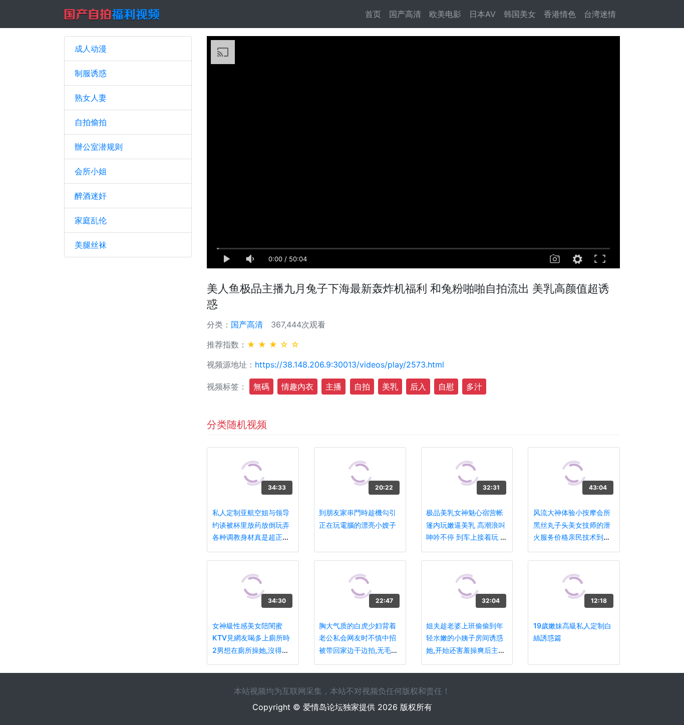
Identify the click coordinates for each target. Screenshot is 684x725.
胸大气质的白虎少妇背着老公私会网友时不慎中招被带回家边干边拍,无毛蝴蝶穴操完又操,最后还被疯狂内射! (358, 650)
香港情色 (560, 14)
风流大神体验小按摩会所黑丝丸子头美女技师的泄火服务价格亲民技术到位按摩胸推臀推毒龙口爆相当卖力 (571, 537)
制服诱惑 (91, 73)
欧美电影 (445, 14)
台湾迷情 (600, 14)
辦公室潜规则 (99, 147)
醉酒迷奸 (91, 196)
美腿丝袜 (91, 245)
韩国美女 (520, 14)
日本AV (482, 14)
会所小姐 (91, 171)
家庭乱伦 (91, 220)
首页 (375, 14)
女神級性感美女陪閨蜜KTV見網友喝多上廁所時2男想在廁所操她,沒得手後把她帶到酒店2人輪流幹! (251, 650)
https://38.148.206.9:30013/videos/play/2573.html (349, 364)
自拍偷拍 (91, 122)
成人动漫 (91, 49)
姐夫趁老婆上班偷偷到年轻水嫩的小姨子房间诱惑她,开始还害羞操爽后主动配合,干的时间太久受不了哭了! (465, 650)
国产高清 (405, 14)
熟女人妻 (91, 98)
